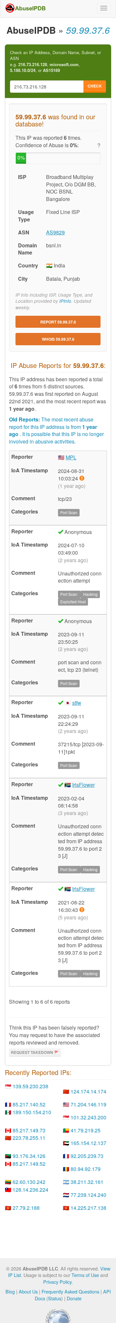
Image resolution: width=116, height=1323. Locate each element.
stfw (76, 702)
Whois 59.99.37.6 (58, 339)
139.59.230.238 (30, 1086)
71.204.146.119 (88, 1104)
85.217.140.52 (29, 1104)
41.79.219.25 (86, 1130)
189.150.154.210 (32, 1112)
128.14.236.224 (30, 1189)
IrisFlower (83, 784)
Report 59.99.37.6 (58, 322)
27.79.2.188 (26, 1207)
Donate (74, 1298)
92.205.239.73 (87, 1156)
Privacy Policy (57, 1281)
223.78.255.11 (29, 1137)
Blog (10, 1291)
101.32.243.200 (88, 1117)
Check (95, 86)
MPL (71, 457)
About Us (28, 1291)
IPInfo (65, 301)
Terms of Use (85, 1274)
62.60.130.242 (29, 1182)
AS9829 (55, 232)
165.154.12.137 (88, 1143)
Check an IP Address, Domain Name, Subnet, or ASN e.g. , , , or (55, 62)
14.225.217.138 (88, 1207)
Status (54, 1298)
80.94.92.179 (86, 1169)
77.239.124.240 (88, 1195)
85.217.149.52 (29, 1163)
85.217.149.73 (29, 1130)
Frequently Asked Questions (70, 1291)
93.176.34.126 (29, 1156)
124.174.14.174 (88, 1091)
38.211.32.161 (87, 1182)
